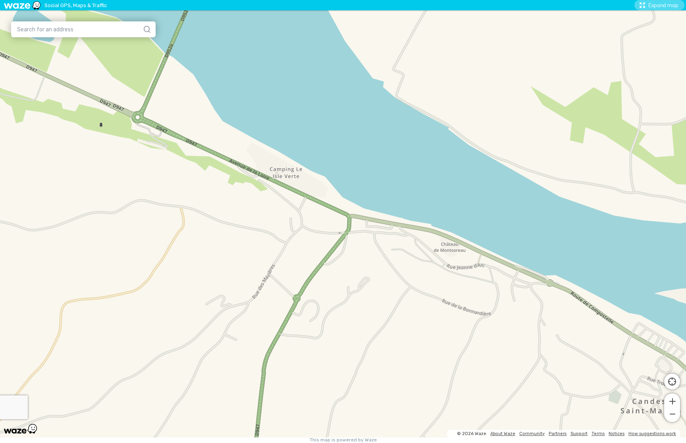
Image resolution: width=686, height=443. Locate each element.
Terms (598, 433)
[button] (672, 400)
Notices (616, 433)
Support (579, 433)
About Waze (502, 433)
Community (532, 433)
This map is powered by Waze (343, 440)
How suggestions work (652, 433)
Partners (558, 433)
